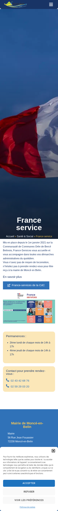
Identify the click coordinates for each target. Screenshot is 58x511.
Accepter (29, 483)
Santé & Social (25, 236)
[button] (53, 450)
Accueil (10, 236)
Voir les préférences (29, 500)
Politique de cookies (27, 507)
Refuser (29, 491)
